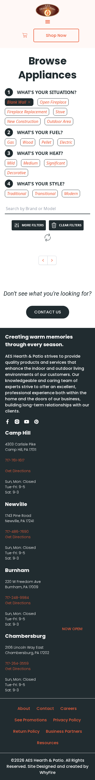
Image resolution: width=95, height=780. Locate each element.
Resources (48, 743)
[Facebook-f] (7, 421)
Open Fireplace (53, 102)
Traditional (16, 193)
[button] (47, 21)
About (23, 708)
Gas (10, 142)
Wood (28, 142)
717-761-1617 (14, 460)
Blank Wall (16, 102)
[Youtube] (26, 421)
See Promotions (30, 720)
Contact (45, 708)
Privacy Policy (67, 720)
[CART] (24, 35)
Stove (60, 112)
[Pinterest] (36, 421)
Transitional (45, 193)
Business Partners (64, 731)
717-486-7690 (17, 531)
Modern (71, 193)
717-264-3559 (17, 663)
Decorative (16, 173)
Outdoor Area (59, 121)
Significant (55, 163)
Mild (11, 163)
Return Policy (26, 731)
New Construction (22, 121)
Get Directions (18, 470)
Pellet (46, 142)
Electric (66, 142)
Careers (68, 708)
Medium (30, 163)
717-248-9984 (17, 597)
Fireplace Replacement (27, 112)
